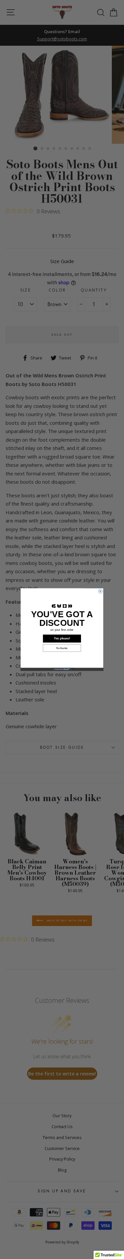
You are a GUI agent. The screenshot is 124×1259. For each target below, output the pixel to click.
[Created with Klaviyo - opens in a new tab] (62, 669)
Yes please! (62, 638)
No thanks (62, 648)
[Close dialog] (100, 591)
